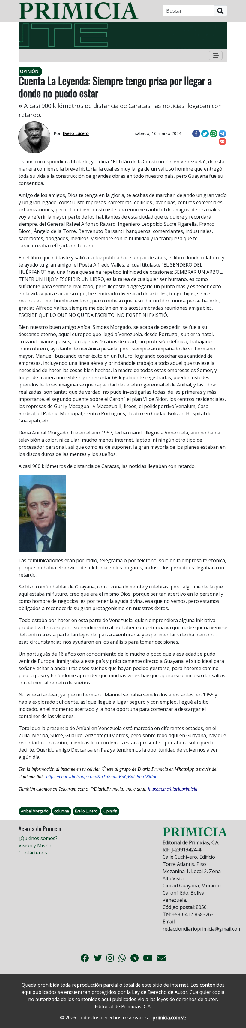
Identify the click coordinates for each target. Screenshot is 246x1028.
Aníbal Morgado (35, 811)
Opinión (110, 811)
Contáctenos (33, 852)
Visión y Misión (35, 845)
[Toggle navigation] (216, 55)
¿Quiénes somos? (38, 838)
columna (61, 811)
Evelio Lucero (86, 811)
